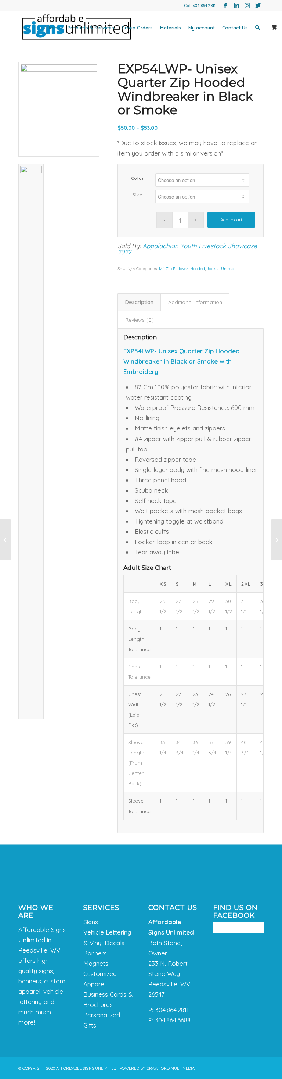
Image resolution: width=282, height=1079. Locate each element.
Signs (90, 922)
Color (138, 178)
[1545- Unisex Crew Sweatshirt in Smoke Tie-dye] (276, 539)
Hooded (197, 268)
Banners (95, 953)
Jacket (213, 268)
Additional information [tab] (195, 302)
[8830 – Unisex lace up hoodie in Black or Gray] (5, 539)
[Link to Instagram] (247, 5)
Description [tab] (139, 302)
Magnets (95, 963)
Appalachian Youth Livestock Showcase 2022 (187, 249)
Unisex (227, 268)
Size (137, 194)
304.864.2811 (204, 5)
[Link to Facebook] (225, 5)
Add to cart (231, 219)
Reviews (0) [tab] (139, 320)
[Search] (258, 27)
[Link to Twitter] (258, 5)
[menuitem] (53, 27)
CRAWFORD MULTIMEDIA (171, 1068)
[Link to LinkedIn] (236, 5)
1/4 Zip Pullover (173, 268)
